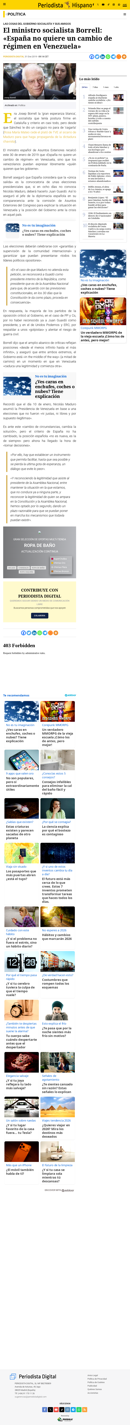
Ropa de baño (38, 568)
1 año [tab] (116, 87)
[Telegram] (113, 56)
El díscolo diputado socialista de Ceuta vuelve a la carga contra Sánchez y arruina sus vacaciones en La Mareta (99, 230)
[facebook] (44, 1409)
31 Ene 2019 (31, 56)
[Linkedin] (102, 56)
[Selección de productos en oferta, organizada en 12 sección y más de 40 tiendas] (39, 532)
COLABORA (39, 616)
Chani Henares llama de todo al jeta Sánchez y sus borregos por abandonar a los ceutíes (99, 148)
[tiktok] (61, 1409)
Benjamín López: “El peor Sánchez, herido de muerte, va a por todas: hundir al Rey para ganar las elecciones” (99, 202)
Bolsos (11, 568)
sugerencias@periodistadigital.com (31, 1397)
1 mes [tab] (106, 87)
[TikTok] (109, 5)
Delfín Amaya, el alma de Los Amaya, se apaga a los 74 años (99, 189)
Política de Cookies (96, 1382)
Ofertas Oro (59, 563)
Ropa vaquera (26, 572)
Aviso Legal (93, 1375)
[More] (124, 56)
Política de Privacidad (97, 1379)
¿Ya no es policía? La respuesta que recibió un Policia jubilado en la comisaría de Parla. (99, 161)
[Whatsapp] (108, 56)
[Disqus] (39, 1239)
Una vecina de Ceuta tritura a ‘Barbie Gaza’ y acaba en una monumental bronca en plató (99, 134)
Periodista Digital (14, 56)
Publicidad (92, 1386)
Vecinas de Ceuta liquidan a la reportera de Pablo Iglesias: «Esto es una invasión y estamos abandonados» (99, 176)
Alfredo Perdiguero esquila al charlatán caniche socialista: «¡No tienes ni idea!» (99, 99)
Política (17, 14)
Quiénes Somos (95, 1389)
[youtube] (56, 1409)
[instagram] (67, 1409)
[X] (98, 5)
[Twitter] (97, 56)
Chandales (24, 568)
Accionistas (93, 1393)
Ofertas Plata (60, 567)
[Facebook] (93, 5)
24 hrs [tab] (85, 87)
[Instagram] (114, 5)
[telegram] (73, 1409)
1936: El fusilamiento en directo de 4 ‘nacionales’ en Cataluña (99, 216)
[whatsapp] (119, 5)
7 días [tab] (95, 87)
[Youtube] (103, 5)
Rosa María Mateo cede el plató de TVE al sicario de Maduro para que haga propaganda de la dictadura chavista (39, 137)
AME (125, 4)
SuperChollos (60, 559)
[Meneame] (118, 56)
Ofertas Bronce (61, 571)
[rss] (84, 1409)
